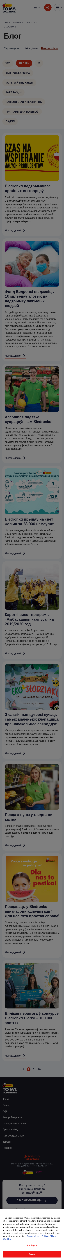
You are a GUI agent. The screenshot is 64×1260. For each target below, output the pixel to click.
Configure (32, 1245)
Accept (32, 1254)
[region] (32, 1234)
